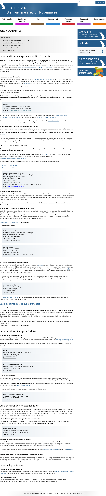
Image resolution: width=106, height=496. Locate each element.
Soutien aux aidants (22, 20)
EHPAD (35, 380)
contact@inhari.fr (12, 356)
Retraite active (99, 19)
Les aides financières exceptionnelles (13, 48)
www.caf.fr (6, 400)
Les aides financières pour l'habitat (12, 45)
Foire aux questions (59, 493)
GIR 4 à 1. (4, 135)
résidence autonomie (23, 380)
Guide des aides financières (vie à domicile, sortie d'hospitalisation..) (88, 63)
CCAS (30, 203)
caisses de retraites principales (43, 79)
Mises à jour (78, 493)
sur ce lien (45, 154)
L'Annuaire (85, 31)
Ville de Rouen (29, 493)
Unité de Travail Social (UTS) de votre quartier (20, 255)
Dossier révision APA (8, 168)
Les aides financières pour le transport (13, 43)
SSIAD (68, 269)
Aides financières (89, 58)
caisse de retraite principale (51, 449)
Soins (38, 19)
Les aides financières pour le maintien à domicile (16, 40)
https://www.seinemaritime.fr (16, 186)
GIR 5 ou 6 (27, 83)
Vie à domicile (7, 19)
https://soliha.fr (8, 370)
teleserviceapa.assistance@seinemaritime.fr (13, 158)
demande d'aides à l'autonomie (46, 117)
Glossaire (49, 493)
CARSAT (40, 265)
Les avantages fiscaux (9, 50)
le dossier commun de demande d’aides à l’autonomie (35, 67)
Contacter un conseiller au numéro (10, 222)
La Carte (84, 43)
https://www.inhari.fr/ (9, 358)
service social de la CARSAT (10, 298)
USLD (42, 380)
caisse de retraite (53, 121)
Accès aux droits (68, 20)
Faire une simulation (23, 385)
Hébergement (53, 19)
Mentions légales (40, 493)
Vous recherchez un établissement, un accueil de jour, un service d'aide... (88, 35)
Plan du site (70, 493)
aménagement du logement (64, 340)
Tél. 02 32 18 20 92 (87, 51)
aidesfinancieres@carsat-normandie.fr (20, 110)
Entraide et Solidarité (84, 20)
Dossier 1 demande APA (9, 165)
